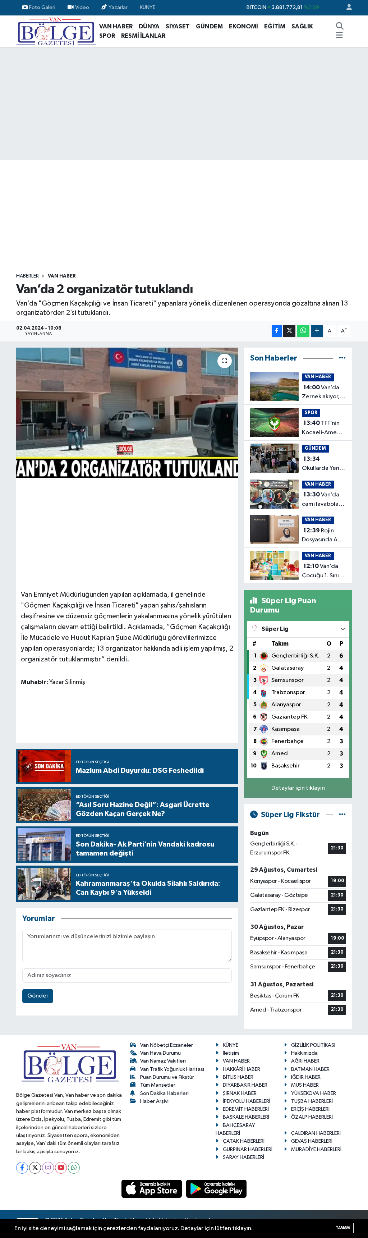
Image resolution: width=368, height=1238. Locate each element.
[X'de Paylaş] (289, 331)
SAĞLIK (302, 26)
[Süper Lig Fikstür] (342, 815)
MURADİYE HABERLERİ (316, 1149)
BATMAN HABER (310, 1069)
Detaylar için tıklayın (298, 788)
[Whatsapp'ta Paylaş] (303, 331)
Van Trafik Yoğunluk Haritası (172, 1069)
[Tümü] (342, 358)
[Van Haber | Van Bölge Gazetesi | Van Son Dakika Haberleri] (56, 31)
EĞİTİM (274, 26)
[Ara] (339, 26)
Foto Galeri (42, 7)
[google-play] (216, 1189)
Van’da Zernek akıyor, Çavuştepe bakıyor (321, 393)
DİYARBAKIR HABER (245, 1085)
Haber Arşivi (154, 1101)
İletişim (231, 1053)
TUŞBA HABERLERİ (312, 1101)
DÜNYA (149, 26)
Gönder (38, 996)
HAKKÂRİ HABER (241, 1069)
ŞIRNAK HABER (240, 1093)
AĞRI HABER (305, 1061)
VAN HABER (116, 26)
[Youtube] (61, 1168)
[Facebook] (22, 1168)
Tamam (343, 1228)
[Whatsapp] (74, 1168)
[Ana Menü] (339, 36)
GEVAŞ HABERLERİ (311, 1141)
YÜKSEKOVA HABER (313, 1093)
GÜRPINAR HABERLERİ (247, 1149)
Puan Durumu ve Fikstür (167, 1077)
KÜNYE (147, 7)
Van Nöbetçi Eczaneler (166, 1045)
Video (82, 7)
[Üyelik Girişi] (346, 7)
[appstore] (152, 1189)
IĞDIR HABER (306, 1077)
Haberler (27, 276)
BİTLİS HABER (238, 1077)
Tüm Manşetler (157, 1085)
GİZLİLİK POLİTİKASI (313, 1045)
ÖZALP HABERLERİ (312, 1117)
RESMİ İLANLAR (143, 36)
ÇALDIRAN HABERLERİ (316, 1133)
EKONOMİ (243, 26)
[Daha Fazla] (317, 331)
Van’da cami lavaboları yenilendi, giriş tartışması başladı (322, 500)
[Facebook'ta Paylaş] (277, 331)
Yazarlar (118, 7)
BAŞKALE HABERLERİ (246, 1117)
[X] (35, 1168)
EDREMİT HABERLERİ (246, 1109)
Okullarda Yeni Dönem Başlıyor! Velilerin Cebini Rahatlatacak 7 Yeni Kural (323, 464)
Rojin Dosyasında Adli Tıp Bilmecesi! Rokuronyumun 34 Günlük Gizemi (323, 536)
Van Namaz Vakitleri (163, 1061)
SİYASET (178, 26)
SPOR (107, 36)
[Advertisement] (184, 103)
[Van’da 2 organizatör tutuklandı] (127, 413)
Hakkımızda (304, 1053)
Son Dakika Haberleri (164, 1093)
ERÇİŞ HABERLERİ (310, 1109)
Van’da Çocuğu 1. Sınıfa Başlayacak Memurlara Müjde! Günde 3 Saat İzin (323, 571)
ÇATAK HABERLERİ (243, 1141)
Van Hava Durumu (160, 1053)
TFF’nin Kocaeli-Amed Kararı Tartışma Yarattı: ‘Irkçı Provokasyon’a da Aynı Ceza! (322, 428)
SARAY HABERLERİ (243, 1157)
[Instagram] (48, 1168)
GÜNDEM (209, 26)
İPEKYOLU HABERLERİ (246, 1101)
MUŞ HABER (305, 1085)
